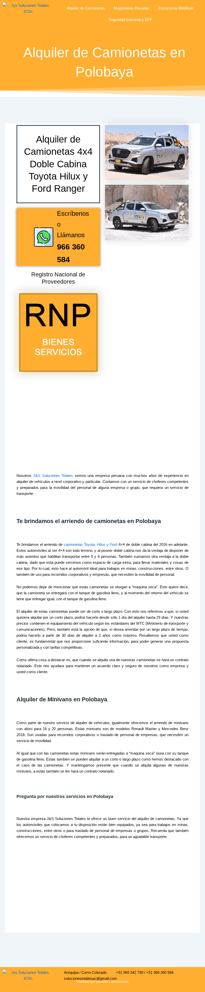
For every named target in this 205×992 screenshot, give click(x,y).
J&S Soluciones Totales (53, 476)
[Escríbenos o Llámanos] (43, 237)
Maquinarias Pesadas (131, 8)
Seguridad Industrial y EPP (130, 20)
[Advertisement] (102, 414)
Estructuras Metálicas (176, 8)
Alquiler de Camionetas (86, 8)
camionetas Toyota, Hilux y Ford (90, 545)
